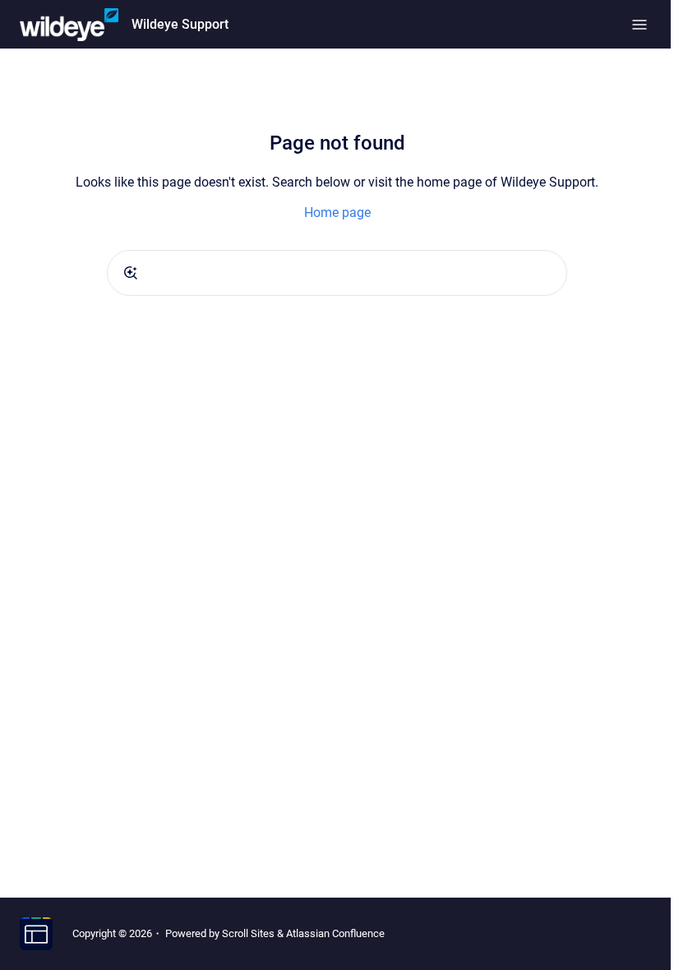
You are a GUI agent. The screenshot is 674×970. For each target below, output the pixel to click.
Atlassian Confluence (335, 933)
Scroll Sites (248, 933)
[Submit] (131, 273)
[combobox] (337, 273)
